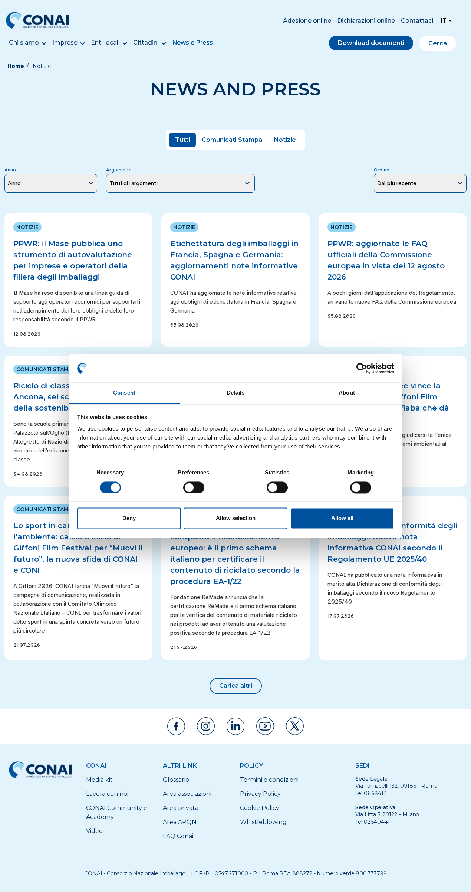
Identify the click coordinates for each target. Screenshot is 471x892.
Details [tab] (236, 393)
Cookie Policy (259, 807)
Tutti (182, 139)
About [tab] (347, 393)
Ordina (381, 170)
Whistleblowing (263, 822)
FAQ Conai (178, 836)
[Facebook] (176, 726)
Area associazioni (187, 793)
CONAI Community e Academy (116, 812)
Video (94, 830)
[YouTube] (265, 726)
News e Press (192, 42)
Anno (10, 170)
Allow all (342, 518)
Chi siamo (24, 42)
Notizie (285, 139)
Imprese (65, 42)
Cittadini (146, 42)
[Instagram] (206, 726)
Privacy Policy (260, 793)
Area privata (180, 807)
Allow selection (236, 518)
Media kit (99, 779)
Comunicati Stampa (232, 139)
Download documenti (371, 42)
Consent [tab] (124, 393)
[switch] (193, 487)
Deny (129, 518)
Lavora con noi (107, 793)
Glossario (176, 779)
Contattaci (417, 20)
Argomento (119, 170)
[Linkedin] (235, 726)
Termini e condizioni (269, 779)
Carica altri (235, 685)
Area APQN (180, 822)
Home (15, 66)
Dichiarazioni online (366, 20)
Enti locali (105, 42)
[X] (295, 726)
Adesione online (307, 20)
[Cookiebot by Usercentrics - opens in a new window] (361, 368)
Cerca (437, 43)
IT (444, 20)
